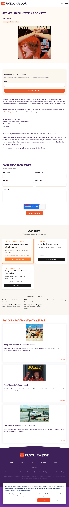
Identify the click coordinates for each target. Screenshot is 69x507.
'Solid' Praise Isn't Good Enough (16, 385)
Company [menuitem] (7, 472)
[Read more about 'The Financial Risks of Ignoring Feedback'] (34, 413)
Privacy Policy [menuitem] (43, 472)
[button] (66, 3)
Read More (62, 359)
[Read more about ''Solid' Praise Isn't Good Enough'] (34, 373)
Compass (56, 301)
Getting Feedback (8, 22)
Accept (44, 500)
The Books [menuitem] (56, 462)
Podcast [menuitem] (43, 462)
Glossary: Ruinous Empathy (33, 306)
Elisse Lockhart (7, 18)
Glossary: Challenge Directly (11, 305)
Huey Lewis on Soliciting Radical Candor (19, 345)
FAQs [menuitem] (33, 472)
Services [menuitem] (22, 462)
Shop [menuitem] (62, 472)
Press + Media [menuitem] (24, 472)
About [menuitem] (12, 462)
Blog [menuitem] (33, 462)
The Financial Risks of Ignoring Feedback (19, 426)
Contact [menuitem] (34, 467)
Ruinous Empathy (8, 112)
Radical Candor (41, 148)
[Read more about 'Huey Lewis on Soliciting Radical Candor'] (34, 332)
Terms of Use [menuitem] (54, 472)
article (17, 22)
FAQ (33, 301)
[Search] (62, 4)
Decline (57, 500)
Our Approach (10, 301)
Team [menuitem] (15, 472)
